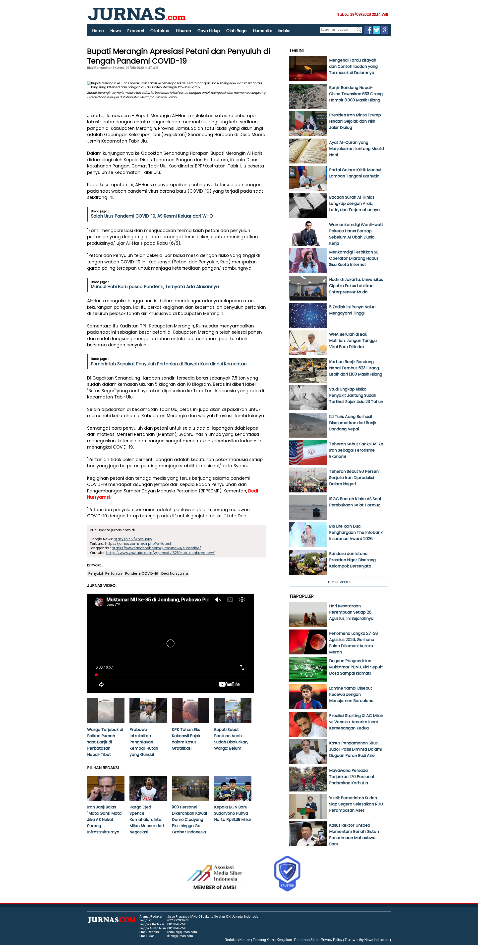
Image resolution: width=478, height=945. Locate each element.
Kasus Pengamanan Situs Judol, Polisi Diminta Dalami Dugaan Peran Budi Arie (355, 749)
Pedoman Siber (306, 940)
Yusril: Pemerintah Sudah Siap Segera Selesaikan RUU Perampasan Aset (356, 804)
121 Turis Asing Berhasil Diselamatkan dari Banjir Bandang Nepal (352, 423)
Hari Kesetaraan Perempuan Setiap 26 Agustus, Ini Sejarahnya (351, 612)
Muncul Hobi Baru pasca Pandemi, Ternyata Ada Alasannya (155, 287)
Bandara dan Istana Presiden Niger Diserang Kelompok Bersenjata (352, 560)
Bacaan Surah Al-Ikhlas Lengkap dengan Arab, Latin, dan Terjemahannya (354, 203)
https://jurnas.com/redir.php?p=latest (138, 543)
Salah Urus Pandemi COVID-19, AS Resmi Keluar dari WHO (152, 216)
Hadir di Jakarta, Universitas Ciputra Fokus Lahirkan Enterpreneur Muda (356, 286)
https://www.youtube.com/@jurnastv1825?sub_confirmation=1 (160, 552)
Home (98, 31)
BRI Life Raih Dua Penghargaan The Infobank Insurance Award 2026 (356, 532)
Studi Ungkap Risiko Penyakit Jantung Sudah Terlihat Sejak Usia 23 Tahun (356, 395)
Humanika (262, 31)
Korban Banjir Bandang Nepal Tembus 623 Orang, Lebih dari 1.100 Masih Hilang (355, 368)
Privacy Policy (331, 940)
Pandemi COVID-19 (141, 573)
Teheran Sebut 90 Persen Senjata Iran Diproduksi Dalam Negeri (354, 478)
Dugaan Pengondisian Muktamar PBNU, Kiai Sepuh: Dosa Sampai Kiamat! (356, 667)
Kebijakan (284, 940)
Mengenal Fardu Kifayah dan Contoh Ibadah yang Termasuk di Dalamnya (353, 66)
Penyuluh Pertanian (105, 573)
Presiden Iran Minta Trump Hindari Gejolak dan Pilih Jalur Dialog (355, 121)
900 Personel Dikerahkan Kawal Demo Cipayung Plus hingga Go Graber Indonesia (189, 819)
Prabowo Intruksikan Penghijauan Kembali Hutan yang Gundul (143, 742)
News (115, 31)
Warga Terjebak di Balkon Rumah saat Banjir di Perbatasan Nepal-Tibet (105, 742)
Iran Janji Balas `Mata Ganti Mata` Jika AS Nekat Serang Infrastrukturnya (105, 819)
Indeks (284, 31)
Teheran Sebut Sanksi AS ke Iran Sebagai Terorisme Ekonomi (356, 450)
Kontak (244, 940)
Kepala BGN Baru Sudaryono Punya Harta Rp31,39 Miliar (232, 813)
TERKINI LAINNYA (339, 582)
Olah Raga (236, 31)
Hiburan (183, 31)
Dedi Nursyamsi (174, 573)
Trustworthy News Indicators (367, 940)
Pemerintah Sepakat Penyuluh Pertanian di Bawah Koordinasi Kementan (169, 364)
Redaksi (231, 940)
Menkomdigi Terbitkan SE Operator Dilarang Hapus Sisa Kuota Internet (353, 258)
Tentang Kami (264, 940)
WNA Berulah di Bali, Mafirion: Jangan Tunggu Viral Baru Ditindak (353, 340)
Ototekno (159, 31)
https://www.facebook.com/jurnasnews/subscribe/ (156, 548)
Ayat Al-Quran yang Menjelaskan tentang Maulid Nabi (356, 149)
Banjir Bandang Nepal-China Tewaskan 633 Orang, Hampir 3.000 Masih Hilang (356, 94)
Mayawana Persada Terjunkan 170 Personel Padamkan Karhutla (351, 777)
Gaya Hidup (208, 31)
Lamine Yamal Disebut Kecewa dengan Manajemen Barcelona (351, 694)
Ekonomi (135, 31)
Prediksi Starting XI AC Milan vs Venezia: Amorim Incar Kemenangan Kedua (356, 722)
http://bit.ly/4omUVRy (133, 539)
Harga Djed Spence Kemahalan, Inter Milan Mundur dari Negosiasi (146, 819)
